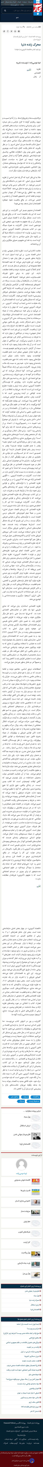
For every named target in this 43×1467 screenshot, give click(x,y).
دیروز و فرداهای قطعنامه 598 (30, 1406)
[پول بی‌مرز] (35, 1275)
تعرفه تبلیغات (9, 1439)
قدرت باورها (25, 1190)
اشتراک (19, 2)
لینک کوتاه (19, 27)
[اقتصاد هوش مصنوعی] (35, 1181)
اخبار (25, 36)
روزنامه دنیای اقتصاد (33, 1423)
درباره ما (24, 2)
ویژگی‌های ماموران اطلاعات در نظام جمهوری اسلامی (22, 1342)
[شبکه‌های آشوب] (35, 1233)
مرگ (21, 1101)
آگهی (15, 1439)
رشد (25, 1096)
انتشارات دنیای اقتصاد (13, 1431)
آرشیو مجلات (14, 1443)
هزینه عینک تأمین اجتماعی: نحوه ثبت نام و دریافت (22, 1370)
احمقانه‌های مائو (34, 1374)
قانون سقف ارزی (34, 1402)
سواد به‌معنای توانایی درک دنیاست (28, 1383)
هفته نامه (37, 1443)
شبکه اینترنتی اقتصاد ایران (29, 1431)
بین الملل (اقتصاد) (18, 36)
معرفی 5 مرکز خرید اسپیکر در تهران (28, 1393)
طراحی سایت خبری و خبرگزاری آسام (20, 1461)
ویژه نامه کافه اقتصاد (34, 36)
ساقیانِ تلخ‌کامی (34, 1337)
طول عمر (14, 1096)
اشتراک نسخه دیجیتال (10, 2)
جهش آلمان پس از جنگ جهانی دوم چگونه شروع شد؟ (22, 1379)
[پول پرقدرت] (35, 1254)
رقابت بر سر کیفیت (33, 1347)
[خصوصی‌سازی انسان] (35, 1202)
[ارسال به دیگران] (19, 31)
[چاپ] (15, 31)
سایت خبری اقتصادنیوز (21, 1427)
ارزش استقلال (25, 1125)
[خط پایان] (35, 1223)
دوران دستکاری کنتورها (31, 1356)
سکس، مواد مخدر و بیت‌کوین (30, 1397)
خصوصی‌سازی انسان (22, 1201)
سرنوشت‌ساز (25, 1211)
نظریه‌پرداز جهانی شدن (21, 1134)
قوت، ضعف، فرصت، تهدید (30, 1360)
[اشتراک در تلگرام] (4, 31)
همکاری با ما (22, 1439)
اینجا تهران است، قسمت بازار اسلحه (28, 1324)
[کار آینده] (35, 1244)
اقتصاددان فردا (25, 1144)
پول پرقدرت (25, 1252)
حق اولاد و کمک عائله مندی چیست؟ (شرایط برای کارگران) (21, 1333)
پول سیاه (27, 1117)
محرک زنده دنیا (34, 1300)
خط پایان (27, 1221)
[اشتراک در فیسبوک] (7, 31)
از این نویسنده (37, 1155)
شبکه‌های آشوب (24, 1232)
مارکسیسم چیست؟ (33, 1328)
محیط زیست (33, 1101)
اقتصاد (35, 1096)
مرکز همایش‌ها (22, 1435)
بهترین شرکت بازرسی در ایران (30, 1351)
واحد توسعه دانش (33, 1439)
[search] (5, 10)
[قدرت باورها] (35, 1192)
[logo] (37, 8)
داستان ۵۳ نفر (34, 1411)
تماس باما (30, 2)
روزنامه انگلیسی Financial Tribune (15, 1423)
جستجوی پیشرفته (15, 5)
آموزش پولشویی (34, 1388)
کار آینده (27, 1242)
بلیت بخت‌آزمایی (23, 1263)
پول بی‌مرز (26, 1273)
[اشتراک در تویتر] (11, 31)
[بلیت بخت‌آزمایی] (35, 1265)
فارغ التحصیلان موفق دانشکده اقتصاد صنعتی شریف (23, 1365)
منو (17, 17)
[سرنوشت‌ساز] (35, 1213)
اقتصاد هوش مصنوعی (22, 1180)
